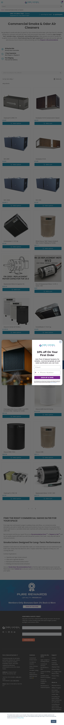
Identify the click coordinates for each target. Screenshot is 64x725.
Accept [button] (53, 721)
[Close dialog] (60, 342)
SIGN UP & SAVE (47, 377)
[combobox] (36, 372)
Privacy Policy (20, 717)
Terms (56, 382)
